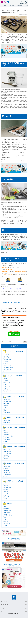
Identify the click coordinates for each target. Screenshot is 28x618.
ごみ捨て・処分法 (8, 516)
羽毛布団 (6, 489)
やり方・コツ (7, 354)
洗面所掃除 (6, 434)
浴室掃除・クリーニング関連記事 (15, 396)
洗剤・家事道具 (7, 512)
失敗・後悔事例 (7, 369)
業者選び (6, 356)
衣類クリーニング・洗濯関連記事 (15, 463)
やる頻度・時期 (7, 359)
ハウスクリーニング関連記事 (14, 376)
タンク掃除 (6, 437)
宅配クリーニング (4, 604)
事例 (5, 388)
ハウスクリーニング (4, 601)
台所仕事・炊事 (7, 510)
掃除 (5, 506)
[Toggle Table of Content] (23, 56)
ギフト (2, 611)
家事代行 (2, 608)
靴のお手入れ (7, 472)
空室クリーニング (8, 386)
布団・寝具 (6, 521)
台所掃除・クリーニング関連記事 (15, 417)
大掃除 (5, 384)
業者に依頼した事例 (8, 367)
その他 (5, 370)
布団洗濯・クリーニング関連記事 (15, 481)
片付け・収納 (7, 514)
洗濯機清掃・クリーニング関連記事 (16, 446)
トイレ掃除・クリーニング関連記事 (16, 427)
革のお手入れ (7, 523)
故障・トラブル (7, 365)
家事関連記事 (10, 503)
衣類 (5, 519)
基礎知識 (6, 361)
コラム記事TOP (14, 346)
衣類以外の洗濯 (7, 474)
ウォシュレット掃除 (8, 436)
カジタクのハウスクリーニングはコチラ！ (12, 288)
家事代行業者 (7, 508)
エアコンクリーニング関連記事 (15, 351)
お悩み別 (6, 432)
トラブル (6, 493)
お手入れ (6, 363)
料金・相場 (6, 357)
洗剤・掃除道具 (7, 390)
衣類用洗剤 (6, 470)
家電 (5, 517)
